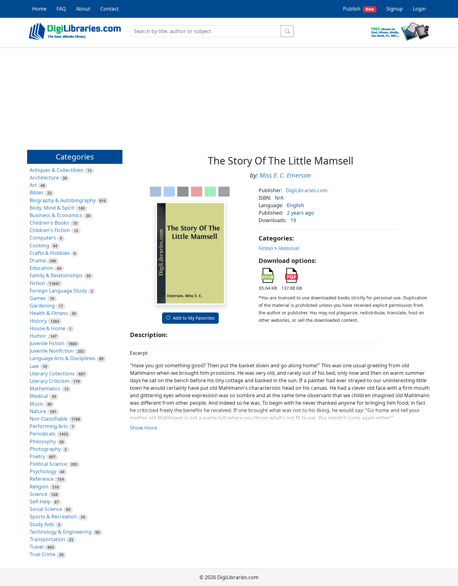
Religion (39, 486)
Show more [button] (143, 427)
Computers (43, 237)
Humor (38, 335)
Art (33, 185)
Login (419, 8)
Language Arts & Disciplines (62, 358)
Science (38, 494)
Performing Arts (49, 426)
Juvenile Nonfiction (52, 350)
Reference (42, 478)
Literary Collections (52, 373)
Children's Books (49, 222)
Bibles (37, 192)
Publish (358, 8)
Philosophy (43, 441)
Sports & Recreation (53, 516)
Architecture (44, 177)
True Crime (42, 554)
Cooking (39, 245)
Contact (109, 8)
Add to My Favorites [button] (194, 318)
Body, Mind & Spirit (52, 207)
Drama (38, 260)
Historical (288, 248)
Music (37, 403)
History (38, 320)
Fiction (37, 283)
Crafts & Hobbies (50, 253)
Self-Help (40, 501)
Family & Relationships (56, 275)
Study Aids (42, 524)
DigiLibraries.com (306, 190)
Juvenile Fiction (47, 343)
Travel (37, 546)
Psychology (43, 471)
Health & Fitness (49, 313)
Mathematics (45, 388)
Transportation (47, 539)
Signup (394, 8)
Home (39, 8)
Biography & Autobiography (63, 200)
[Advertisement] (229, 95)
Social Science (46, 509)
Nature (38, 411)
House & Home (47, 328)
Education (41, 267)
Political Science (48, 463)
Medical (39, 396)
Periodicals (42, 433)
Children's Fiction (50, 230)
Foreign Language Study (58, 290)
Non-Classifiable (49, 418)
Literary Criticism (49, 381)
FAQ (61, 8)
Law (34, 366)
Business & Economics (56, 215)
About (83, 8)
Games (38, 298)
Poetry (37, 456)
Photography (45, 448)
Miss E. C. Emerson (285, 175)
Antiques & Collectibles (56, 170)
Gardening (42, 305)
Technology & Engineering (61, 531)
